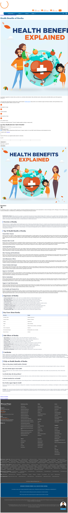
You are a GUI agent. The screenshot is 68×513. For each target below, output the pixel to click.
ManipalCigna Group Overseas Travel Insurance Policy (27, 428)
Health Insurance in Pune (41, 468)
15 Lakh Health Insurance (39, 471)
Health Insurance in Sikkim (59, 462)
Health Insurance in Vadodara (19, 469)
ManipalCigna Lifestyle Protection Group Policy (27, 426)
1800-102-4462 (2, 410)
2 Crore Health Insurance (13, 472)
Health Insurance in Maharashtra (52, 459)
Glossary (39, 424)
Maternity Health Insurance (55, 476)
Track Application (57, 421)
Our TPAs (39, 427)
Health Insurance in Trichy (10, 469)
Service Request (57, 406)
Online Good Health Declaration (59, 420)
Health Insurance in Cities (12, 474)
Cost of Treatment (44, 474)
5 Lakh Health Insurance (15, 471)
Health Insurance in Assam (3, 462)
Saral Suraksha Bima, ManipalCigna (25, 423)
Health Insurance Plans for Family (25, 433)
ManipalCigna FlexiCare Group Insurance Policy (27, 430)
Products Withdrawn (57, 432)
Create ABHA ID (57, 418)
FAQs (38, 422)
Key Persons (22, 445)
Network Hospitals (24, 474)
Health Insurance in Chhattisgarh (43, 461)
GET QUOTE (3, 145)
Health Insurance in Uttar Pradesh (22, 460)
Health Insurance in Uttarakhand (33, 461)
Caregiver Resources (57, 452)
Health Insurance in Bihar (25, 459)
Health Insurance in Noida (24, 468)
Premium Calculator (40, 430)
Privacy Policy (39, 406)
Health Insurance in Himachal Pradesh (45, 460)
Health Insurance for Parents (47, 476)
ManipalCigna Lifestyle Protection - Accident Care (27, 421)
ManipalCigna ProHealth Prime (25, 409)
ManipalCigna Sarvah (23, 407)
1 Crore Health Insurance (5, 472)
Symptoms (30, 474)
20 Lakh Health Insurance (47, 471)
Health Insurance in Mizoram (61, 459)
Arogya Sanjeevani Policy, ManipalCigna (26, 418)
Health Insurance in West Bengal (62, 461)
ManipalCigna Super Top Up (24, 412)
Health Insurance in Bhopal (34, 464)
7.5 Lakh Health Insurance (23, 471)
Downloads (39, 421)
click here (8, 132)
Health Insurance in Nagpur (7, 468)
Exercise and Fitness (57, 454)
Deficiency (34, 474)
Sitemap (39, 432)
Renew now (56, 410)
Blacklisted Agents (57, 438)
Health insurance (27, 101)
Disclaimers (39, 412)
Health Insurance (11, 13)
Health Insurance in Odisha (50, 462)
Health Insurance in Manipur (63, 460)
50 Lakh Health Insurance (64, 471)
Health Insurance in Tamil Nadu (13, 460)
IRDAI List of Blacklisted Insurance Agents (60, 442)
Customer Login (40, 409)
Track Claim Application (58, 412)
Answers (52, 474)
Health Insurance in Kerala (54, 460)
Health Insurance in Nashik (16, 468)
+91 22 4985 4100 (2, 412)
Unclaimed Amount (40, 415)
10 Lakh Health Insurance (31, 471)
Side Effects (38, 474)
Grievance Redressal (57, 430)
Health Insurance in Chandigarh (54, 464)
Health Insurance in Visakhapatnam (38, 469)
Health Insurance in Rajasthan (14, 461)
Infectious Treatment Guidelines (42, 433)
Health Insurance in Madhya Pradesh (31, 462)
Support (33, 13)
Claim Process (56, 415)
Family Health (56, 449)
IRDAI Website (57, 427)
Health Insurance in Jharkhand (21, 462)
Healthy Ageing (57, 451)
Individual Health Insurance (24, 435)
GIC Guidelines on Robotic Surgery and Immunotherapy (60, 440)
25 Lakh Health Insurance (55, 471)
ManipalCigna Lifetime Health (24, 410)
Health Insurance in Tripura (52, 461)
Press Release (22, 442)
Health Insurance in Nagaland (5, 461)
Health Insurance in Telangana (24, 461)
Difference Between (57, 474)
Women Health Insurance (39, 476)
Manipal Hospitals (40, 442)
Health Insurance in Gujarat (12, 462)
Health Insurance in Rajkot (49, 468)
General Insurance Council (58, 433)
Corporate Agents (57, 435)
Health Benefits (19, 474)
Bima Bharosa (39, 435)
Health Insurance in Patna (33, 468)
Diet (48, 474)
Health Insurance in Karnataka (42, 459)
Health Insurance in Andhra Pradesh (15, 459)
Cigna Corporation (40, 447)
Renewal (26, 13)
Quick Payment (56, 409)
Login (60, 10)
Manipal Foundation (40, 445)
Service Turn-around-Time (58, 407)
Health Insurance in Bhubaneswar (44, 464)
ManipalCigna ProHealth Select (25, 415)
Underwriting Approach (58, 436)
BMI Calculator (5, 474)
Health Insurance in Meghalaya (41, 462)
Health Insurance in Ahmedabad (16, 464)
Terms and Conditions (40, 407)
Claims (19, 13)
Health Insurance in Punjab (3, 460)
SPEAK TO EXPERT (4, 396)
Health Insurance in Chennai (63, 464)
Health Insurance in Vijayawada (29, 469)
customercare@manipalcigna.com (4, 418)
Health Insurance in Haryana (33, 459)
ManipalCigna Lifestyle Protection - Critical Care (27, 420)
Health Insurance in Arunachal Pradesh (33, 460)
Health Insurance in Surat (57, 468)
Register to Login (40, 410)
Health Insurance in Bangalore (26, 464)
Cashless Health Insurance (30, 476)
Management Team (23, 440)
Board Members (23, 447)
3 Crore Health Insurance (21, 472)
